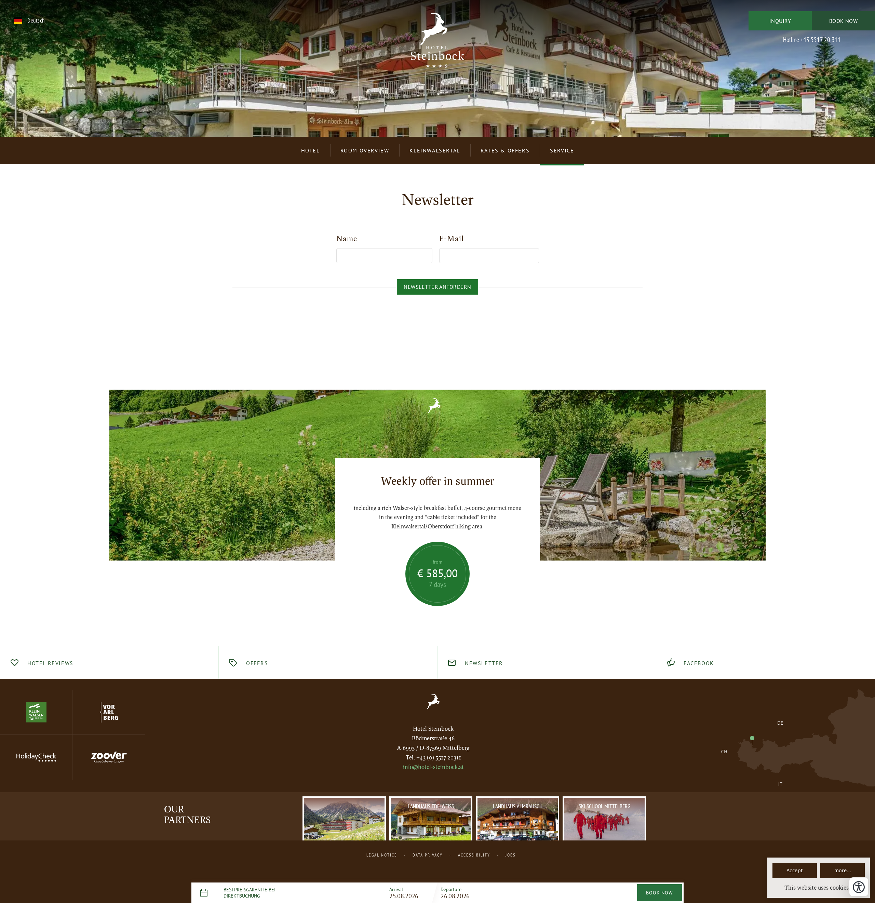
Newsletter (484, 663)
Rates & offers (505, 150)
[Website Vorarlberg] (108, 712)
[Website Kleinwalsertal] (36, 712)
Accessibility (474, 855)
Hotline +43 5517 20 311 (812, 40)
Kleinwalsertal (434, 150)
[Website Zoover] (108, 757)
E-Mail (451, 239)
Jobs (511, 855)
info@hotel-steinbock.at (433, 767)
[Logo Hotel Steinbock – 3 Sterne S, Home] (437, 44)
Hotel (310, 150)
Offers (257, 663)
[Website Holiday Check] (36, 757)
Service (562, 150)
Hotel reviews (50, 663)
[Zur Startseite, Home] (433, 701)
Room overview (364, 150)
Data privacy (428, 855)
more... (842, 870)
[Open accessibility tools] (858, 886)
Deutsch (36, 20)
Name (346, 239)
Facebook (699, 663)
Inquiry (780, 20)
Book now (843, 20)
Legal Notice (381, 855)
